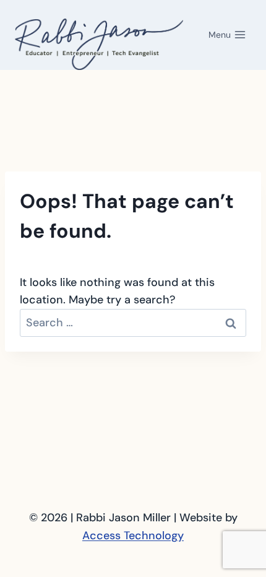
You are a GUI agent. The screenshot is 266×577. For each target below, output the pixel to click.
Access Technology (133, 535)
